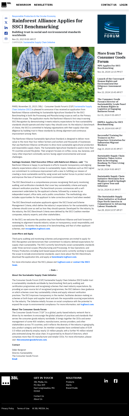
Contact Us (39, 396)
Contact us (109, 4)
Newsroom (23, 4)
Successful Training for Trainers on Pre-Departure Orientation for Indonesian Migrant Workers (111, 140)
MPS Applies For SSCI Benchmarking (109, 66)
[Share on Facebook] (6, 33)
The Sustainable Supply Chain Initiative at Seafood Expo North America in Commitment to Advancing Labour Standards (112, 201)
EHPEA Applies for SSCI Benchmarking (110, 123)
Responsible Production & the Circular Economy (34, 16)
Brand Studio (72, 388)
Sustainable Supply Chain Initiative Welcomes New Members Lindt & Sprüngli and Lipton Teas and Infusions (112, 181)
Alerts (69, 385)
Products (70, 382)
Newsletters (43, 4)
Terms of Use (23, 408)
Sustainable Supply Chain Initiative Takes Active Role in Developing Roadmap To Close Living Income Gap (111, 161)
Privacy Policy (8, 408)
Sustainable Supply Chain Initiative (39, 42)
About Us (38, 399)
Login (123, 4)
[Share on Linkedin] (6, 28)
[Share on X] (6, 22)
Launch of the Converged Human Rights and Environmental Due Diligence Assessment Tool (111, 84)
